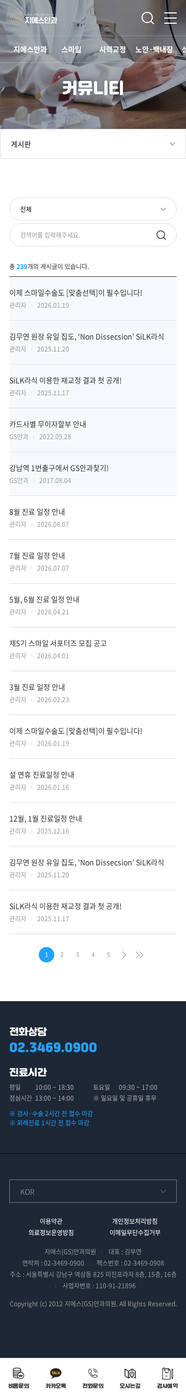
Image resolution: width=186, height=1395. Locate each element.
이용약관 (51, 1221)
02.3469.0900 (53, 1047)
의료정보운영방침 (51, 1232)
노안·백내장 (154, 49)
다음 (124, 954)
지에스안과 (30, 49)
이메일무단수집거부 (135, 1232)
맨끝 (139, 954)
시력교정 (112, 49)
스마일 (71, 49)
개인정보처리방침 (135, 1221)
